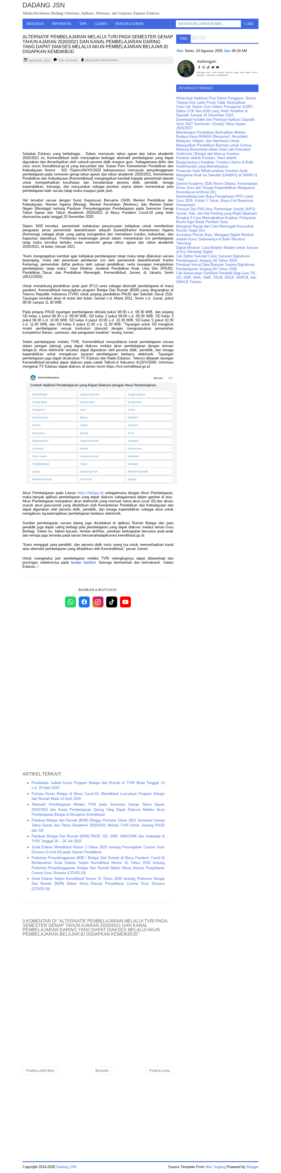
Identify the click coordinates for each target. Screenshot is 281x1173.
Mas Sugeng (216, 1167)
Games (101, 24)
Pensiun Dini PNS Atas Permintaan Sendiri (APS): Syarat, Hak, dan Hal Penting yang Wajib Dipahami (216, 211)
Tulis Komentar (68, 60)
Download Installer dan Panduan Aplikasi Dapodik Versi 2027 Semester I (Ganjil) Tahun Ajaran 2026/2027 (215, 123)
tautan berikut (83, 562)
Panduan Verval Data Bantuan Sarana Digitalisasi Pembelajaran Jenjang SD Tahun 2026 (215, 267)
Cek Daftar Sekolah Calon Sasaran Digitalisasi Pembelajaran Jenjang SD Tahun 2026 (213, 258)
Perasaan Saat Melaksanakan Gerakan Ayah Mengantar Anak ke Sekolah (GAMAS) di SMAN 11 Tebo (216, 175)
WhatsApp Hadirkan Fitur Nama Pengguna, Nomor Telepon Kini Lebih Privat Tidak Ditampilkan (216, 100)
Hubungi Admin (129, 24)
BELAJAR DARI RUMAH (101, 60)
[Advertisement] (98, 108)
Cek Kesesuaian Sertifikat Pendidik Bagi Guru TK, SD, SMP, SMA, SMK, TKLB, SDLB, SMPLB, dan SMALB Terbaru (216, 277)
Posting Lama (159, 1071)
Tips (82, 24)
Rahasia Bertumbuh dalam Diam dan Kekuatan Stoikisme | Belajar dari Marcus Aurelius (213, 151)
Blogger (252, 1167)
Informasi (61, 24)
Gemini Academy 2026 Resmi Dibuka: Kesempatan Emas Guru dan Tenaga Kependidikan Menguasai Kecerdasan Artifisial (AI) (217, 187)
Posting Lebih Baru (40, 1071)
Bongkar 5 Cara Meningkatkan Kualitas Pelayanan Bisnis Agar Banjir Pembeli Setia (216, 220)
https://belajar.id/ (90, 493)
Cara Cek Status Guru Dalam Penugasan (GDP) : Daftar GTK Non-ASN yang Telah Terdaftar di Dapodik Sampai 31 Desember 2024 (215, 111)
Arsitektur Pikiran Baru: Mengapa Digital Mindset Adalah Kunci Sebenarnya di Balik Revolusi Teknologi (215, 239)
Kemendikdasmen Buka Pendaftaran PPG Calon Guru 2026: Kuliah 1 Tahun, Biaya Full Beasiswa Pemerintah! (214, 200)
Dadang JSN (44, 5)
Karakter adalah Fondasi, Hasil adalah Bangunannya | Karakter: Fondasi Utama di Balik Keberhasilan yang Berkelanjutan (215, 162)
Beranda (35, 24)
